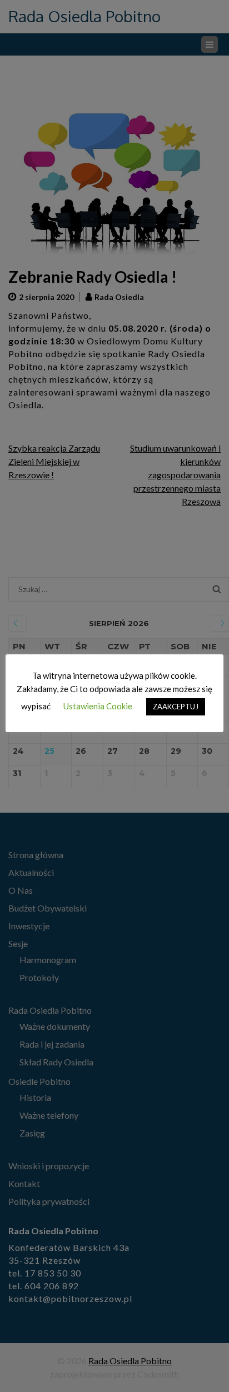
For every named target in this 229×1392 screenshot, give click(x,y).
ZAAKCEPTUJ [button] (175, 706)
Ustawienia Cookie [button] (97, 706)
